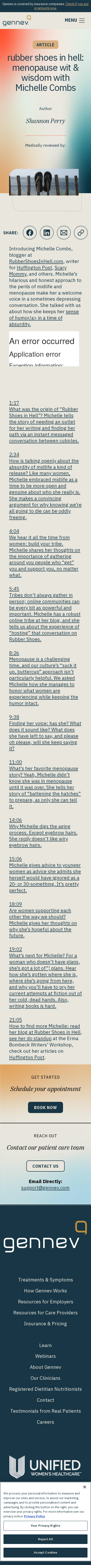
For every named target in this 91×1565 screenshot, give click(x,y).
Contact (45, 1400)
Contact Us (45, 1166)
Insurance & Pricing (45, 1323)
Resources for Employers (45, 1301)
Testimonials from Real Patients (45, 1411)
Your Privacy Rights (45, 1526)
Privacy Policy (34, 1516)
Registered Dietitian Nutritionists (45, 1389)
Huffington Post (34, 267)
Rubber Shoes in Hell (57, 1032)
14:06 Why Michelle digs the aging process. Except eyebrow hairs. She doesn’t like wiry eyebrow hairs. (43, 832)
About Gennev (45, 1367)
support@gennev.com (45, 1187)
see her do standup (30, 1038)
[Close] (85, 1487)
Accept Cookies (45, 1552)
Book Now (45, 1107)
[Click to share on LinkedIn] (47, 233)
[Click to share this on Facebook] (30, 233)
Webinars (45, 1356)
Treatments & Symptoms (45, 1280)
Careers (45, 1422)
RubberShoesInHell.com (36, 261)
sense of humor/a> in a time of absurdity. (44, 317)
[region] (45, 1521)
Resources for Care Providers (45, 1312)
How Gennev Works (45, 1291)
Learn (45, 1345)
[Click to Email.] (64, 233)
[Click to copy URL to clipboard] (81, 233)
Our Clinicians (45, 1378)
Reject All (45, 1539)
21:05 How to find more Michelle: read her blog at (44, 1026)
